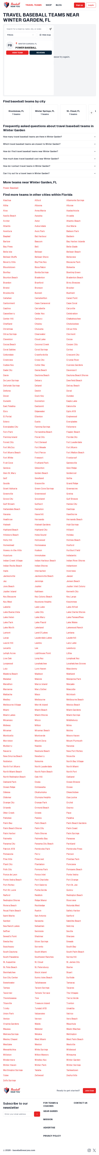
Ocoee (69, 787)
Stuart (69, 972)
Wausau (7, 1029)
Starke (69, 967)
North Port (71, 771)
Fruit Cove (8, 463)
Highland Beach (10, 529)
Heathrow (8, 519)
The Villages (72, 993)
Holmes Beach (73, 540)
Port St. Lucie (9, 890)
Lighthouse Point (43, 653)
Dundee (70, 396)
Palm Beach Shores (12, 828)
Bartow (6, 241)
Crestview (8, 360)
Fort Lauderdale (74, 442)
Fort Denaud (41, 442)
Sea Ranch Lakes (11, 926)
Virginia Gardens (11, 1024)
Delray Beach (73, 385)
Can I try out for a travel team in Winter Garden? (26, 173)
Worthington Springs (13, 1070)
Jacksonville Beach (44, 576)
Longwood (8, 663)
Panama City (9, 843)
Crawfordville (41, 354)
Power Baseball (10, 188)
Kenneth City (72, 591)
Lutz (5, 668)
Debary (38, 380)
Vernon (38, 1018)
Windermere (9, 1060)
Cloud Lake (40, 339)
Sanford (70, 916)
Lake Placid (40, 622)
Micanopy (8, 720)
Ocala (37, 782)
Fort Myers (71, 447)
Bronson (39, 288)
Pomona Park (41, 869)
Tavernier (7, 993)
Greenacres (72, 488)
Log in (91, 5)
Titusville (7, 1003)
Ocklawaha (40, 787)
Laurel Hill (8, 643)
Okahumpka (41, 792)
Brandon (7, 282)
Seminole (39, 931)
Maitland (70, 674)
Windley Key (41, 1060)
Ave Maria (71, 226)
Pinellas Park (72, 859)
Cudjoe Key (8, 365)
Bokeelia (70, 267)
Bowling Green (73, 272)
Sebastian (39, 926)
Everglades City (10, 427)
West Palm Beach (74, 1039)
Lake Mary (40, 617)
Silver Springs (41, 941)
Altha (5, 205)
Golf (5, 478)
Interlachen (40, 571)
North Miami (72, 766)
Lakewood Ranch (74, 627)
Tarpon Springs (42, 988)
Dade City (7, 370)
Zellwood (39, 1075)
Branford (39, 282)
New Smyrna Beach (12, 756)
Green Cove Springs (44, 488)
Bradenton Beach (74, 277)
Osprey (69, 807)
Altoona (38, 205)
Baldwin (70, 236)
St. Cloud (39, 962)
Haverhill (39, 514)
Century (38, 318)
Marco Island (41, 684)
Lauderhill (71, 638)
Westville (70, 1044)
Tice (37, 998)
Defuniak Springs (11, 385)
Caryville (70, 308)
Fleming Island (10, 437)
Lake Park (8, 622)
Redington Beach (74, 895)
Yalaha (38, 1070)
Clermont (70, 334)
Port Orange (72, 879)
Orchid (69, 802)
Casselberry (9, 313)
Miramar (7, 730)
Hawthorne (71, 514)
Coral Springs (41, 349)
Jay (5, 581)
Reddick (39, 895)
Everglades (71, 421)
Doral (69, 391)
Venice (6, 1018)
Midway (7, 725)
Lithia (69, 653)
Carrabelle (40, 308)
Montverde (40, 735)
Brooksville (8, 293)
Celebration (72, 313)
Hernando (39, 519)
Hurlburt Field (73, 550)
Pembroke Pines (74, 849)
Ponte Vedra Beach (12, 879)
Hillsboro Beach (11, 535)
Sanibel (6, 921)
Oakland (70, 777)
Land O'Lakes (41, 632)
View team (17, 53)
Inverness (71, 571)
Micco (38, 720)
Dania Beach (41, 370)
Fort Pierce (40, 452)
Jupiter (38, 586)
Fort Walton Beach (75, 452)
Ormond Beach (42, 807)
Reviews (40, 53)
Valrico (69, 1013)
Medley (6, 699)
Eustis (37, 421)
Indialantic (71, 555)
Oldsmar (7, 797)
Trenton (70, 1003)
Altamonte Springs (75, 200)
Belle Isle (7, 252)
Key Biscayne (9, 596)
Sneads (69, 941)
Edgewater (40, 411)
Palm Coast (71, 828)
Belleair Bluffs (10, 257)
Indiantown (71, 566)
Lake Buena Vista (11, 612)
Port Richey (8, 885)
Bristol (6, 288)
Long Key (39, 658)
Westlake (7, 1044)
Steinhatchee (9, 972)
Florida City (71, 437)
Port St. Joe (71, 885)
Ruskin (38, 910)
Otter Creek (8, 813)
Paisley (38, 818)
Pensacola (8, 854)
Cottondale (8, 354)
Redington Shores (11, 900)
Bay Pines (8, 246)
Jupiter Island (9, 591)
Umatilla (70, 1008)
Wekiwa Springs (11, 1034)
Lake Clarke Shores (75, 612)
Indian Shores (41, 566)
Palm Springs (72, 833)
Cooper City (72, 344)
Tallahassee (40, 982)
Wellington (71, 1034)
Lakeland (39, 627)
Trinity (6, 1008)
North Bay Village (75, 761)
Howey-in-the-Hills (12, 550)
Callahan (7, 298)
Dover (6, 396)
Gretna (69, 493)
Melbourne (40, 699)
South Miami (41, 952)
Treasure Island (42, 1003)
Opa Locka (71, 797)
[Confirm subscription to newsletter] (37, 1114)
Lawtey (38, 643)
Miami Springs (73, 715)
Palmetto (7, 838)
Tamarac (70, 982)
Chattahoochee (73, 318)
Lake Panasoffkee (75, 617)
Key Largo (71, 596)
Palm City (39, 828)
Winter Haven (9, 1065)
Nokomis (39, 761)
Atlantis (6, 226)
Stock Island (41, 972)
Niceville (70, 756)
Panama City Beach (44, 843)
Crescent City (72, 354)
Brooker (70, 288)
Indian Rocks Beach (12, 566)
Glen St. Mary (9, 473)
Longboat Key (72, 658)
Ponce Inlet (40, 874)
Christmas (8, 329)
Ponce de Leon (10, 874)
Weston (38, 1044)
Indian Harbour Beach (45, 560)
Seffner (6, 931)
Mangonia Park (73, 679)
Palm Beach (40, 823)
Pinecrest (39, 859)
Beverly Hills (9, 262)
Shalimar (39, 936)
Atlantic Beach (73, 221)
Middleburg (71, 720)
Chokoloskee (72, 324)
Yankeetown (72, 1070)
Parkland (70, 843)
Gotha (69, 478)
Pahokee (7, 818)
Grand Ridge (72, 483)
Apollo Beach (9, 216)
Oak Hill (39, 777)
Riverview (71, 900)
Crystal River (72, 360)
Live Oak (7, 658)
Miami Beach (41, 710)
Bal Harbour (41, 236)
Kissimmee (71, 602)
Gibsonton (39, 468)
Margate (70, 684)
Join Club (89, 1091)
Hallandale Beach (11, 509)
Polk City (7, 869)
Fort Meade (40, 447)
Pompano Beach (74, 869)
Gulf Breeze (72, 499)
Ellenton (39, 416)
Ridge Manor (41, 900)
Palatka (70, 818)
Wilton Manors (42, 1054)
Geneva (6, 468)
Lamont (6, 632)
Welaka (38, 1034)
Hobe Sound (40, 535)
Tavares (70, 988)
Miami (6, 710)
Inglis (5, 571)
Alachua (7, 200)
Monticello (8, 735)
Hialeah (6, 524)
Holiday (70, 535)
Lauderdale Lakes (43, 638)
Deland (38, 385)
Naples (38, 746)
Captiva (7, 308)
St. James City (73, 962)
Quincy (69, 890)
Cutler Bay (40, 365)
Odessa (6, 792)
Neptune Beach (42, 751)
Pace (68, 813)
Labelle (6, 607)
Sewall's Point (10, 936)
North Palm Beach (43, 771)
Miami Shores (41, 715)
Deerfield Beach (74, 380)
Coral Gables (9, 349)
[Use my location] (50, 29)
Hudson (38, 550)
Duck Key (39, 396)
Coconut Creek (42, 344)
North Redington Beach (14, 777)
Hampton (39, 509)
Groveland (40, 499)
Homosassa (40, 545)
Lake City (39, 612)
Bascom (38, 241)
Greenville (8, 493)
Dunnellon (39, 401)
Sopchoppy (8, 946)
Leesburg (70, 648)
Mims (69, 725)
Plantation (39, 864)
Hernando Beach (74, 519)
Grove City (8, 499)
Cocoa (69, 339)
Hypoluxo (7, 555)
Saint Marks (9, 916)
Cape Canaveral (42, 303)
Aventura (7, 231)
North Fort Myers (11, 766)
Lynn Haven (40, 668)
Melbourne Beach (75, 699)
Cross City (39, 360)
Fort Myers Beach (11, 452)
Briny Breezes (73, 282)
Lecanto (7, 648)
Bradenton (40, 277)
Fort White (8, 457)
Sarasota (39, 921)
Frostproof (71, 457)
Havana (6, 514)
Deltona (7, 391)
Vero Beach (71, 1018)
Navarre (7, 751)
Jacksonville (9, 576)
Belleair (38, 252)
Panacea (70, 838)
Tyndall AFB (41, 1008)
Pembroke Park (42, 849)
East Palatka (9, 406)
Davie (6, 375)
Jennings (39, 581)
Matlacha (7, 694)
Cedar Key (40, 313)
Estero (6, 421)
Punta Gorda (41, 890)
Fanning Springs (42, 427)
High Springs (72, 524)
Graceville (40, 483)
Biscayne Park (73, 262)
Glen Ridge (71, 468)
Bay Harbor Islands (75, 241)
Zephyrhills (71, 1075)
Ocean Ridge (9, 787)
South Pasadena (11, 957)
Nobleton (7, 761)
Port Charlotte (41, 879)
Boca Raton (40, 267)
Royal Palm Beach (12, 910)
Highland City (41, 529)
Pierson (70, 854)
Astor (37, 221)
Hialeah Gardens (43, 524)
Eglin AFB (71, 411)
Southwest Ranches (44, 957)
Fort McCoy (9, 447)
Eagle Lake (71, 401)
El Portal (7, 416)
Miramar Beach (42, 730)
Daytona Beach (42, 375)
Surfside (70, 977)
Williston (7, 1054)
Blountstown (9, 267)
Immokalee (40, 555)
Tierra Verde (72, 998)
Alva (5, 210)
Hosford (70, 545)
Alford (38, 200)
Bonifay (6, 272)
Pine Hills (7, 859)
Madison (39, 674)
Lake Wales (71, 622)
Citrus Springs (10, 334)
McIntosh (70, 694)
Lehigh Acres (9, 653)
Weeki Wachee (73, 1029)
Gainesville (71, 463)
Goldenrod (71, 473)
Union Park (8, 1013)
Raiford (6, 895)
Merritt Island (41, 704)
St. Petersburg (41, 967)
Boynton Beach (10, 277)
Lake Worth (8, 627)
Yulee (6, 1075)
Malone (38, 679)
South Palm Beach (75, 952)
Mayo (37, 694)
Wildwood (71, 1049)
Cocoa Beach (9, 344)
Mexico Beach (73, 704)
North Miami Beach (12, 771)
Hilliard (69, 529)
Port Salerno (41, 885)
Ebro (5, 411)
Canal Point (71, 298)
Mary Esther (41, 689)
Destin (38, 391)
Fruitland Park (42, 463)
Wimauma (71, 1054)
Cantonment (9, 303)
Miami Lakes (9, 715)
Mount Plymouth (74, 741)
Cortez (69, 349)
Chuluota (39, 329)
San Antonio (40, 916)
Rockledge (40, 905)
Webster (39, 1029)
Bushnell (70, 293)
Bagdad (6, 236)
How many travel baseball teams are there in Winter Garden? (32, 136)
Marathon (7, 684)
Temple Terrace (42, 993)
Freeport (39, 457)
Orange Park (41, 802)
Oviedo (38, 813)
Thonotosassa (9, 998)
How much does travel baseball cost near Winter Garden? (31, 158)
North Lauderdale (43, 766)
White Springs (41, 1049)
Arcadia (70, 216)
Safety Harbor (73, 910)
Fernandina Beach (43, 432)
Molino (69, 730)
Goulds (6, 483)
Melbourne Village (12, 704)
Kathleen (39, 591)
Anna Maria (40, 210)
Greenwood (40, 493)
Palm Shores (41, 833)
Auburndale (40, 226)
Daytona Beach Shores (77, 375)
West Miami (40, 1039)
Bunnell (38, 293)
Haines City (71, 504)
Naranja (70, 746)
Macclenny (71, 668)
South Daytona (10, 952)
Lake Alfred (72, 607)
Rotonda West (73, 905)
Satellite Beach (73, 921)
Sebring (70, 926)
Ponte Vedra (72, 874)
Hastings (70, 509)
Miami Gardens (73, 710)
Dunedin (7, 401)
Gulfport (39, 504)
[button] (29, 48)
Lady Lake (40, 607)
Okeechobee (72, 792)
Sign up (79, 5)
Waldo (38, 1024)
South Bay (71, 946)
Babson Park (72, 231)
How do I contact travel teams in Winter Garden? (26, 166)
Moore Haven (72, 735)
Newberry (40, 756)
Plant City (8, 864)
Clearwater (40, 334)
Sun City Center (10, 977)
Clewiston (8, 339)
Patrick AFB (9, 849)
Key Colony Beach (43, 596)
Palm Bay (7, 823)
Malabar (7, 679)
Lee (36, 648)
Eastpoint (39, 406)
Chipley (38, 324)
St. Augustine (9, 962)
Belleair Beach (73, 252)
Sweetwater (9, 982)
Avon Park (40, 231)
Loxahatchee (41, 663)
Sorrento (39, 946)
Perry (37, 854)
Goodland (39, 478)
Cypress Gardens (74, 365)
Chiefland (7, 324)
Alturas (69, 205)
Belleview (71, 257)
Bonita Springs (42, 272)
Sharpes (70, 936)
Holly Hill (7, 540)
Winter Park (40, 1065)
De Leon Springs (11, 380)
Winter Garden (73, 1060)
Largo (6, 638)
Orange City (8, 802)
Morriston (8, 741)
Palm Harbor (9, 833)
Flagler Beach (73, 432)
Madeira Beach (10, 674)
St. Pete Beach (10, 967)
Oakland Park (9, 782)
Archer (6, 221)
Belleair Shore (41, 257)
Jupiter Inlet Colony (75, 586)
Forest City (8, 442)
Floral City (40, 437)
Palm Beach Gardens (76, 823)
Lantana (70, 632)
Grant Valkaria (10, 488)
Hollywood (40, 540)
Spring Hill (71, 957)
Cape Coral (71, 303)
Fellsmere (71, 427)
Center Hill (8, 318)
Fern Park (8, 432)
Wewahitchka (9, 1049)
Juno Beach (8, 586)
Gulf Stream (9, 504)
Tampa (6, 988)
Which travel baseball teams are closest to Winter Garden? (31, 144)
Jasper (69, 576)
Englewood (71, 416)
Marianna (7, 689)
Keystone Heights (43, 602)
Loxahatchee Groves (76, 663)
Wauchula (71, 1024)
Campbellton (41, 298)
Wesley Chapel (10, 1039)
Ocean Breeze (73, 782)
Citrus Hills (71, 329)
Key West (7, 602)
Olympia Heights (43, 797)
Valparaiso (40, 1013)
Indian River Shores (75, 560)
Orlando (7, 807)
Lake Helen (8, 617)
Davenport (71, 370)
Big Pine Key (41, 262)
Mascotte (70, 689)
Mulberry (7, 746)
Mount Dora (40, 741)
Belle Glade (71, 246)
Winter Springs (73, 1065)
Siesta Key (8, 941)
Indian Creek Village (13, 560)
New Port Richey (74, 751)
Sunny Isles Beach (43, 977)
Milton (38, 725)
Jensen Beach (73, 581)
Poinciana (71, 864)
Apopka (38, 216)
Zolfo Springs (9, 1080)
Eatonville (71, 406)
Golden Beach (41, 473)
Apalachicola (72, 210)
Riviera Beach (9, 905)
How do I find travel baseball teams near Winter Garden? (30, 151)
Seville (69, 931)
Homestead (8, 545)
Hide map (46, 35)
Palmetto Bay (41, 838)
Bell (37, 246)
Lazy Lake (71, 643)
